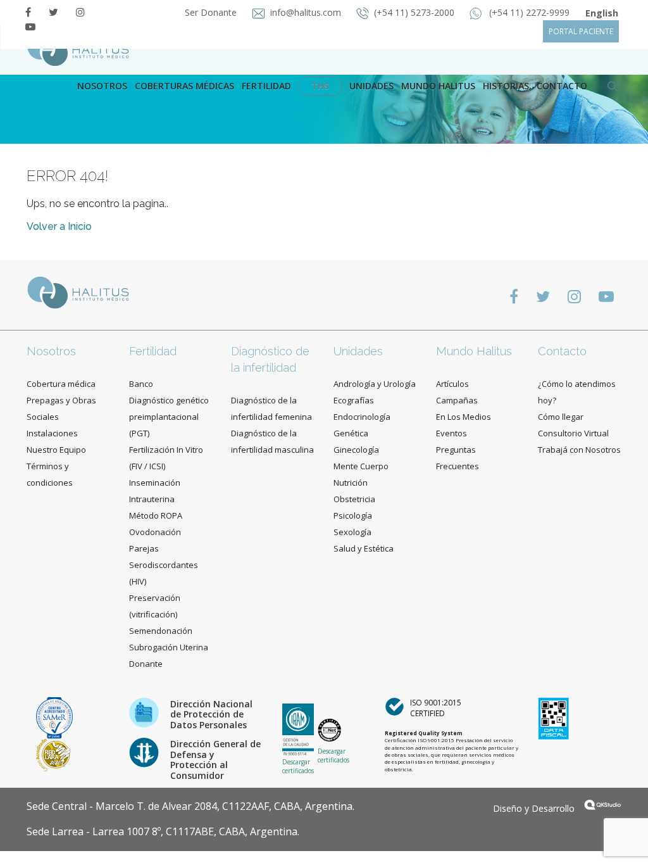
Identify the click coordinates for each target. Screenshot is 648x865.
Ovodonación (155, 532)
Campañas (457, 400)
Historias (506, 86)
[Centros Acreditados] (54, 717)
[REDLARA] (53, 754)
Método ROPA (155, 515)
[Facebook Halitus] (28, 12)
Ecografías (353, 400)
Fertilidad (266, 86)
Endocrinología (361, 416)
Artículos (452, 383)
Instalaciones (52, 433)
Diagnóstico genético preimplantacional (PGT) (169, 417)
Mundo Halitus (438, 86)
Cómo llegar (560, 416)
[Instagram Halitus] (80, 12)
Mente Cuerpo (361, 466)
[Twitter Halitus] (53, 12)
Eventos (451, 433)
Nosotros (102, 86)
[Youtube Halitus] (30, 27)
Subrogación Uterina (168, 647)
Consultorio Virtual (573, 433)
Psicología (352, 515)
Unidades (371, 86)
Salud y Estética (363, 548)
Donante (146, 663)
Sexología (352, 532)
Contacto (562, 351)
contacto (562, 86)
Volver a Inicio (59, 226)
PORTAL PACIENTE (581, 31)
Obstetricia (354, 499)
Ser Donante (212, 12)
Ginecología (356, 449)
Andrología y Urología (374, 383)
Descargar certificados (298, 766)
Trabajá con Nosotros (579, 449)
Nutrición (350, 482)
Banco (141, 383)
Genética (350, 433)
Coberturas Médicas (184, 86)
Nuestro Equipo (56, 449)
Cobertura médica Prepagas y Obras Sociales (61, 400)
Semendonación (160, 630)
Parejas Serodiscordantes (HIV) (163, 565)
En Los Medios (463, 416)
